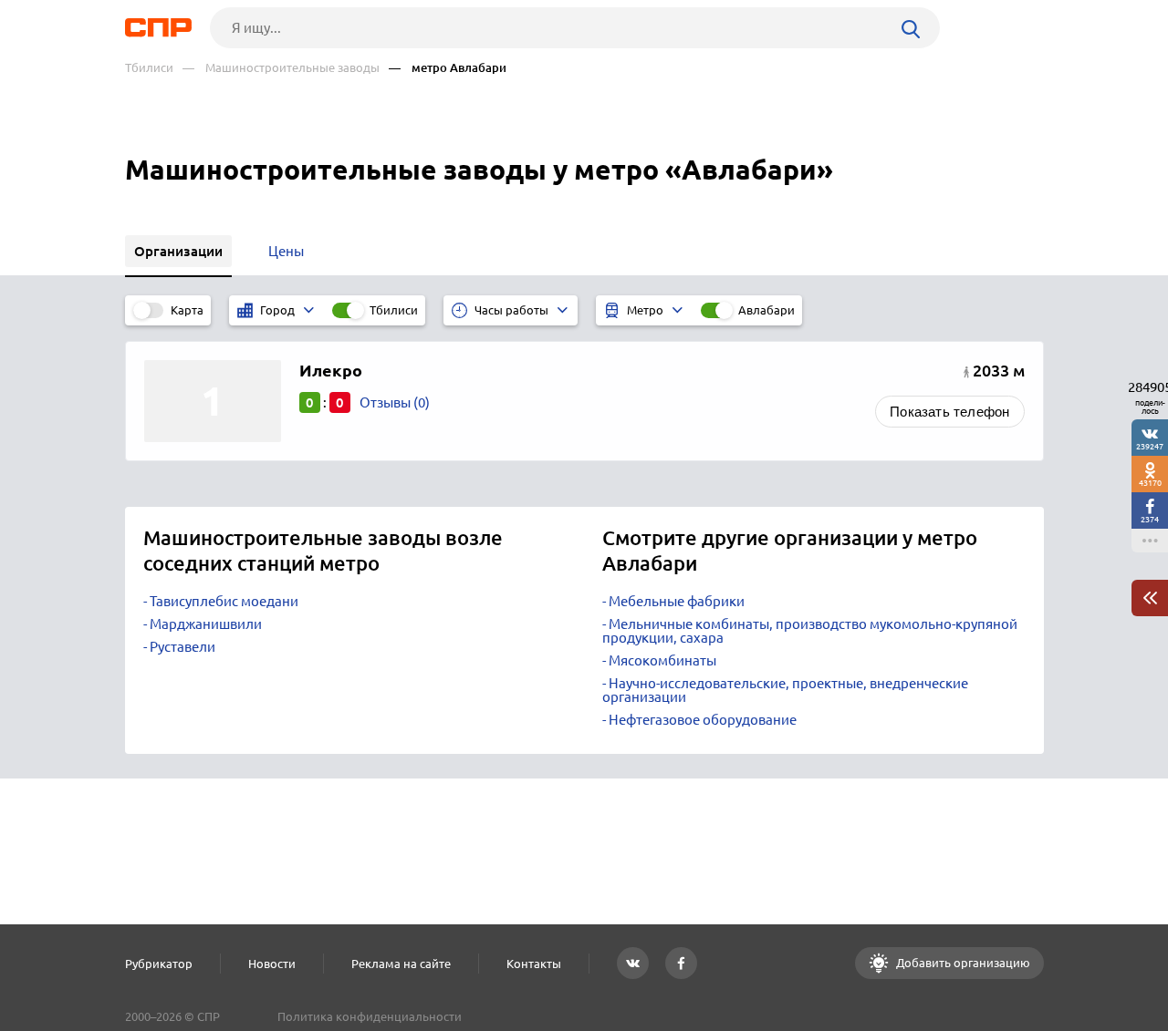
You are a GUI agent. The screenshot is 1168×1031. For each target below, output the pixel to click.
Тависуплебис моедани (224, 601)
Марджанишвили (206, 624)
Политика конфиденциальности (369, 1016)
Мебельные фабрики (677, 601)
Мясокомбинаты (662, 660)
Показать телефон (949, 411)
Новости (272, 963)
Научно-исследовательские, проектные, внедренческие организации (785, 690)
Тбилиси (149, 68)
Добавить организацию (961, 962)
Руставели (182, 647)
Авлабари (766, 310)
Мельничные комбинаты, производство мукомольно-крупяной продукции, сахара (809, 630)
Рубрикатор (159, 963)
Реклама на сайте (401, 963)
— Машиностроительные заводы (281, 68)
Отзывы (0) (395, 402)
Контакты (533, 963)
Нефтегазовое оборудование (703, 720)
